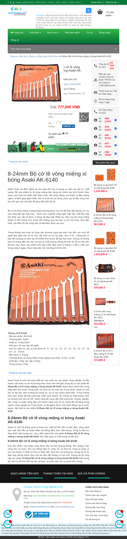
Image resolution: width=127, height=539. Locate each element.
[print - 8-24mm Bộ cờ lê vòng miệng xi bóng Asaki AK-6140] (63, 133)
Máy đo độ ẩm (69, 531)
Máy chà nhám (14, 528)
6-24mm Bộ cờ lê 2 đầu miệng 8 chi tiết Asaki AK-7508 (103, 353)
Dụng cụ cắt (55, 525)
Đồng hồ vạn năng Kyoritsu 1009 (59, 23)
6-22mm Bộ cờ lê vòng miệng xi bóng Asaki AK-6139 (105, 218)
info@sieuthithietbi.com (39, 507)
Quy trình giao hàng (94, 499)
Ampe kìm (95, 528)
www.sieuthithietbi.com (64, 507)
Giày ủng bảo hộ (61, 533)
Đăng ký (15, 40)
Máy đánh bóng (35, 528)
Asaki (65, 84)
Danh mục (52, 32)
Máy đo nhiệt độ (55, 531)
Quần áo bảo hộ (32, 533)
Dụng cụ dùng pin (68, 525)
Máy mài (70, 528)
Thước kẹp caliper (83, 531)
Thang (22, 533)
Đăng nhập (104, 32)
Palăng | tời (80, 533)
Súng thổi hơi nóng (82, 528)
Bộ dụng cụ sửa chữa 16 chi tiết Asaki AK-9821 (104, 281)
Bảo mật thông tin (93, 491)
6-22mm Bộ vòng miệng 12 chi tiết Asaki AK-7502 (105, 314)
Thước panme (97, 531)
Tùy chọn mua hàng (21, 49)
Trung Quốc (75, 84)
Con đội (71, 533)
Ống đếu (104, 525)
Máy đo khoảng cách (18, 531)
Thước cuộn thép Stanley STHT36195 (59, 18)
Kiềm (98, 525)
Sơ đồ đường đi (92, 519)
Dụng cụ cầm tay (18, 56)
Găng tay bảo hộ (46, 533)
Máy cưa (24, 528)
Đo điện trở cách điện (109, 528)
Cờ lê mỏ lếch (43, 525)
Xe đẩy (88, 533)
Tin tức (89, 32)
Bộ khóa (53, 56)
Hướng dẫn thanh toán (95, 511)
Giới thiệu (35, 32)
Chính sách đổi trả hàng (96, 503)
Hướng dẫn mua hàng (95, 507)
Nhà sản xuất (72, 32)
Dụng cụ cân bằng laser (38, 531)
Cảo (35, 525)
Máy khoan (61, 528)
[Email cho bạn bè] (66, 133)
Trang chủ (18, 32)
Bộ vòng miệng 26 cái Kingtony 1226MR (58, 20)
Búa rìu (30, 525)
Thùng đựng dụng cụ (100, 533)
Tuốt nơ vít (113, 525)
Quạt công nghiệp (11, 533)
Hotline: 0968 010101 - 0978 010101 (31, 2)
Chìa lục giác (20, 525)
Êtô (94, 525)
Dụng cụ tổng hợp (38, 56)
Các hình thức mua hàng (96, 515)
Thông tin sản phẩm (18, 161)
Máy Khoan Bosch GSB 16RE (57, 15)
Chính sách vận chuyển (96, 495)
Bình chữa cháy (110, 531)
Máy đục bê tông (50, 528)
